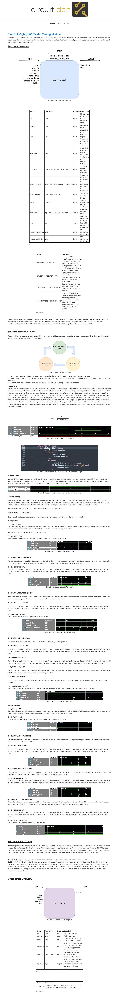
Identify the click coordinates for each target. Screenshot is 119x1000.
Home (52, 23)
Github (66, 23)
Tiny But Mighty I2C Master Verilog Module (34, 34)
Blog (59, 23)
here (31, 42)
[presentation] (59, 418)
